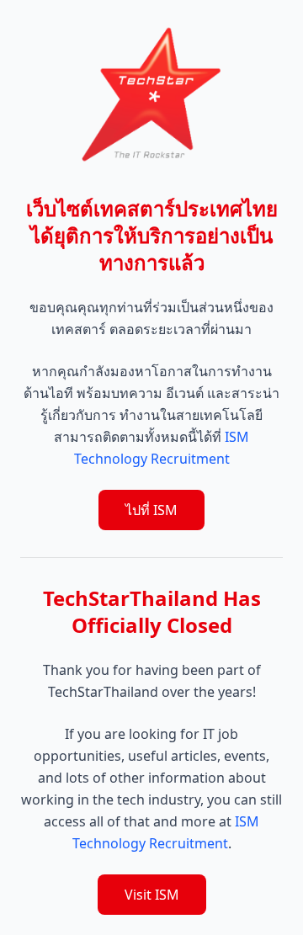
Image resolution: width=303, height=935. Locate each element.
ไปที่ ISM (151, 510)
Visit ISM (152, 894)
